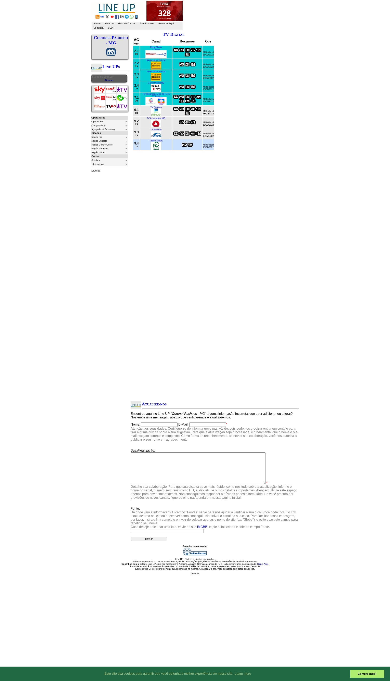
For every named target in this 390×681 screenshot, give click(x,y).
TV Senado (156, 129)
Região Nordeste (99, 148)
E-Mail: (183, 424)
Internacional (97, 164)
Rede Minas (156, 47)
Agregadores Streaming (103, 129)
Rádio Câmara (156, 140)
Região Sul (96, 137)
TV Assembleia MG (156, 118)
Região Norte (97, 152)
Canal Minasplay (156, 82)
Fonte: (214, 518)
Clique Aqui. (263, 564)
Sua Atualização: (143, 450)
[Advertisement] (257, 15)
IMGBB (202, 527)
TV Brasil (156, 49)
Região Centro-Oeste (102, 144)
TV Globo (156, 96)
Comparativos (98, 125)
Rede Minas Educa (156, 60)
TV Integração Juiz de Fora (156, 94)
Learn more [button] (243, 673)
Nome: (135, 424)
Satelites (95, 160)
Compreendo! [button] (367, 673)
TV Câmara (156, 107)
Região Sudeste (99, 141)
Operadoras (97, 121)
